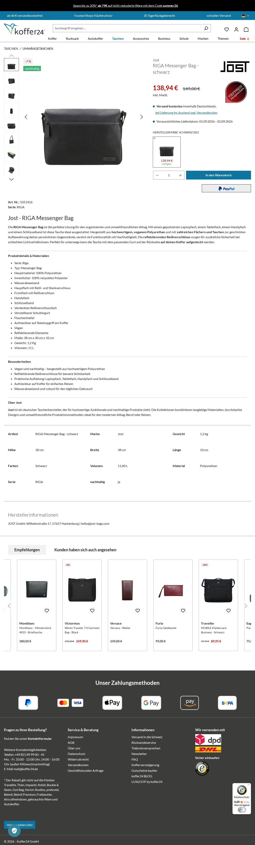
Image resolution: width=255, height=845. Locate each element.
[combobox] (127, 28)
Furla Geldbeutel (166, 628)
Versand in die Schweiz (146, 737)
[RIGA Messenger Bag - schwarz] (84, 116)
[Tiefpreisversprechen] (155, 81)
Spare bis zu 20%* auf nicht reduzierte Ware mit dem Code (125, 5)
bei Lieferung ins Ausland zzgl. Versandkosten (186, 112)
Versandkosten (78, 765)
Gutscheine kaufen (144, 770)
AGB (71, 742)
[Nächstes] (142, 116)
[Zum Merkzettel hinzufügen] (47, 611)
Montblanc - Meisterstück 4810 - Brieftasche (35, 630)
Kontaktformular (40, 738)
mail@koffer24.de (26, 769)
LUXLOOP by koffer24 (146, 782)
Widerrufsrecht (78, 759)
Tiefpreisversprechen (145, 748)
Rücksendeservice (143, 742)
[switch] (242, 809)
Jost (156, 60)
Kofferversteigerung (145, 765)
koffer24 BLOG (141, 776)
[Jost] (235, 66)
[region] (74, 118)
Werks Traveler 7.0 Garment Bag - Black (82, 630)
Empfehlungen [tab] (27, 549)
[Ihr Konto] (236, 28)
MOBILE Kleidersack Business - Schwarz (214, 630)
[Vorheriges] (26, 116)
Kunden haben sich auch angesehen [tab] (85, 549)
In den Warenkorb (218, 175)
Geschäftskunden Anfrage (85, 770)
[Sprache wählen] (245, 16)
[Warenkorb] (246, 28)
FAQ (134, 759)
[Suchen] (206, 28)
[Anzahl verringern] (157, 175)
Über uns (74, 748)
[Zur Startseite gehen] (24, 29)
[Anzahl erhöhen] (180, 175)
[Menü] (248, 785)
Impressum (75, 737)
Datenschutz (76, 754)
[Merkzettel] (226, 28)
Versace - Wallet (120, 628)
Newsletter (139, 754)
